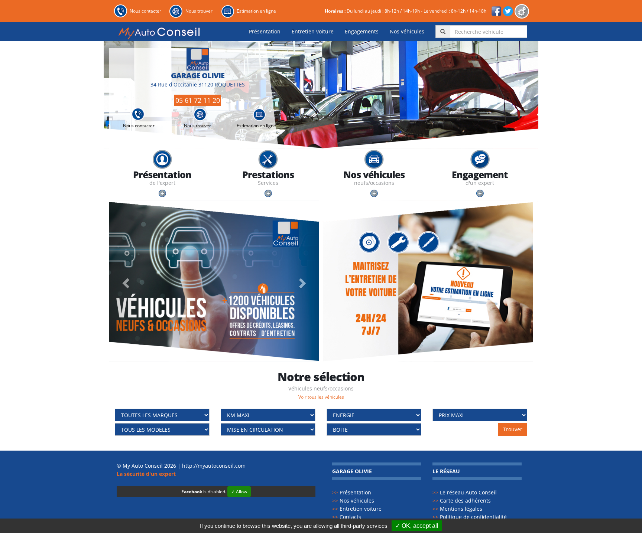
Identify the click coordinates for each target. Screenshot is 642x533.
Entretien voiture (313, 31)
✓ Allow (239, 491)
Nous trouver (199, 11)
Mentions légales (457, 508)
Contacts (346, 516)
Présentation (265, 31)
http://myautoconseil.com (214, 465)
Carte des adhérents (461, 500)
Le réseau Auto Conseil (464, 492)
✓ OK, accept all (416, 526)
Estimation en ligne (256, 11)
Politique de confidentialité (469, 516)
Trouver (512, 429)
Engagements (362, 31)
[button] (125, 280)
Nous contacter (145, 11)
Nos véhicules (407, 31)
